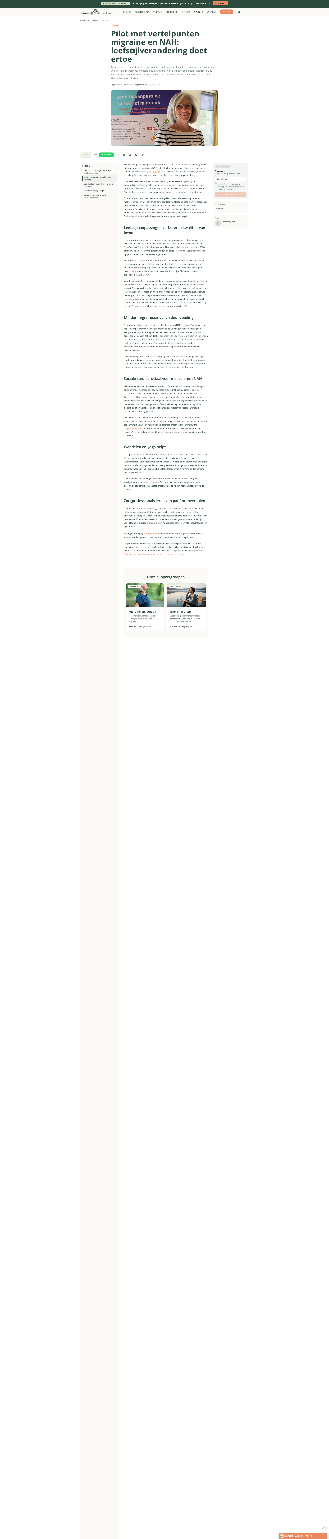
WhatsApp (108, 155)
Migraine (106, 20)
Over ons (211, 11)
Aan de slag (171, 11)
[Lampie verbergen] (324, 1527)
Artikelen (198, 11)
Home (82, 20)
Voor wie (157, 11)
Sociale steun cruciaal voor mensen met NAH (98, 185)
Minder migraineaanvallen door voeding (97, 178)
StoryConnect (153, 171)
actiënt (132, 271)
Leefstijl (127, 11)
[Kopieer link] (142, 154)
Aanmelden (231, 194)
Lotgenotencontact (133, 428)
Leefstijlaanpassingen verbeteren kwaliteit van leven (99, 171)
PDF (87, 155)
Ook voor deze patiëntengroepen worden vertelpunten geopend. (155, 554)
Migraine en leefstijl (142, 611)
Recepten (185, 11)
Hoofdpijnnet (150, 533)
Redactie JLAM (229, 221)
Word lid (226, 12)
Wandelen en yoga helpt (94, 190)
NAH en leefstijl (180, 611)
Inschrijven (221, 3)
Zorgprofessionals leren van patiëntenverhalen (95, 196)
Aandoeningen (142, 11)
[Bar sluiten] (325, 3)
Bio (224, 225)
